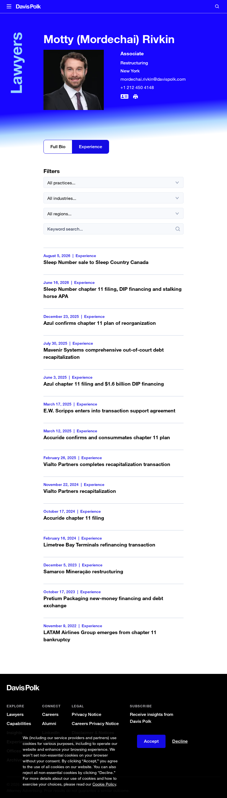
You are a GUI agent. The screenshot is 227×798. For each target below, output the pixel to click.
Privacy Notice (86, 714)
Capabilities (19, 723)
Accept (151, 741)
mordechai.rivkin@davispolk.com (153, 79)
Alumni (49, 723)
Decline (180, 741)
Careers (50, 714)
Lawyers (15, 714)
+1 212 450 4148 (137, 87)
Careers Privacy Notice (95, 723)
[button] (9, 6)
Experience (90, 146)
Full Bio (57, 146)
